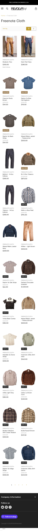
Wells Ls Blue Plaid (27, 210)
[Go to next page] (26, 485)
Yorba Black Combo (9, 318)
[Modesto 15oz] (10, 46)
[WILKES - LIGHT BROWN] (28, 231)
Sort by (5, 28)
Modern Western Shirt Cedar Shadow (9, 431)
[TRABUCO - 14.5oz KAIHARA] (10, 195)
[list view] (33, 28)
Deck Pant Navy (26, 62)
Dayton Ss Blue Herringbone (26, 99)
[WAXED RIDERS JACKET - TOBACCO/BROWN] (28, 303)
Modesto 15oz (7, 62)
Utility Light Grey (8, 393)
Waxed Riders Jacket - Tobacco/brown (28, 319)
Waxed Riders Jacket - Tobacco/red (28, 137)
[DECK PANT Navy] (28, 46)
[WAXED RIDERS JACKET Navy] (10, 231)
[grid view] (28, 28)
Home (3, 16)
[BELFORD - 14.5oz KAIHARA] (10, 159)
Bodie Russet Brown (28, 430)
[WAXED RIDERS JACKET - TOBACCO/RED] (28, 121)
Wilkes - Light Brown (28, 246)
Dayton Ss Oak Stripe (10, 282)
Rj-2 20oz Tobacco (27, 174)
